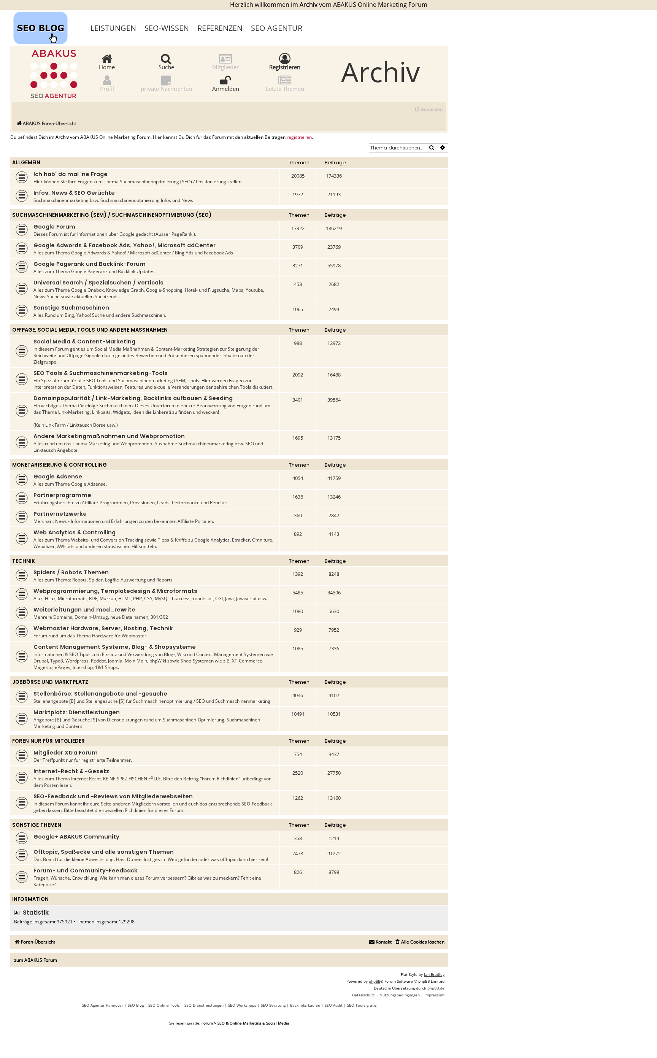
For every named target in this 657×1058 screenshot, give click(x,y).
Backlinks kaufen (305, 1005)
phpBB (374, 981)
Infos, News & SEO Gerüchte (74, 193)
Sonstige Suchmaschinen (71, 307)
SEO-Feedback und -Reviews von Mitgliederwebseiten (113, 796)
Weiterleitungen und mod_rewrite (84, 609)
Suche (166, 66)
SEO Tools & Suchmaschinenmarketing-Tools (100, 373)
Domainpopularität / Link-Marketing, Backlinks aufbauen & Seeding (133, 398)
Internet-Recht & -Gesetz (71, 771)
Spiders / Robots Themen (71, 572)
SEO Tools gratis (362, 1005)
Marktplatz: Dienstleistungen (76, 712)
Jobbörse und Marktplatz (50, 682)
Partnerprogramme (62, 495)
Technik (23, 561)
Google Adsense (57, 476)
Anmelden (225, 88)
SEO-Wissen (166, 28)
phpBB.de (435, 988)
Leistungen (113, 28)
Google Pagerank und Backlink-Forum (89, 264)
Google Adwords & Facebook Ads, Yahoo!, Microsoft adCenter (124, 245)
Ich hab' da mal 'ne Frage (70, 174)
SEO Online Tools (164, 1005)
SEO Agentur (276, 28)
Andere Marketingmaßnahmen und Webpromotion (109, 436)
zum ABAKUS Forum (35, 960)
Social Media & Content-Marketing (84, 341)
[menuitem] (428, 110)
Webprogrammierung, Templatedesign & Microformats (115, 591)
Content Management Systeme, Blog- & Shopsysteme (114, 647)
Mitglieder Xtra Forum (65, 752)
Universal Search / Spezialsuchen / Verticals (98, 282)
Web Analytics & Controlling (74, 532)
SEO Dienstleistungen (204, 1005)
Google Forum (54, 226)
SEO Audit (334, 1005)
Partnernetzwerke (60, 514)
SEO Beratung (273, 1005)
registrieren (299, 137)
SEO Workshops (242, 1005)
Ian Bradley (434, 974)
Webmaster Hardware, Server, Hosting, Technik (103, 628)
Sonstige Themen (36, 825)
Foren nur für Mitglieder (48, 741)
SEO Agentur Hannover (102, 1005)
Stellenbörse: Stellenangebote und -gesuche (100, 693)
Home (107, 66)
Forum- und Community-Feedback (85, 870)
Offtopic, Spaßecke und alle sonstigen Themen (103, 852)
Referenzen (220, 28)
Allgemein (26, 162)
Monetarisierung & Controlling (59, 465)
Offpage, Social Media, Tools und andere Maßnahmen (90, 330)
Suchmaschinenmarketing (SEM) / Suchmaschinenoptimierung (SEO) (111, 215)
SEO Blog (136, 1005)
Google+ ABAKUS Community (76, 836)
